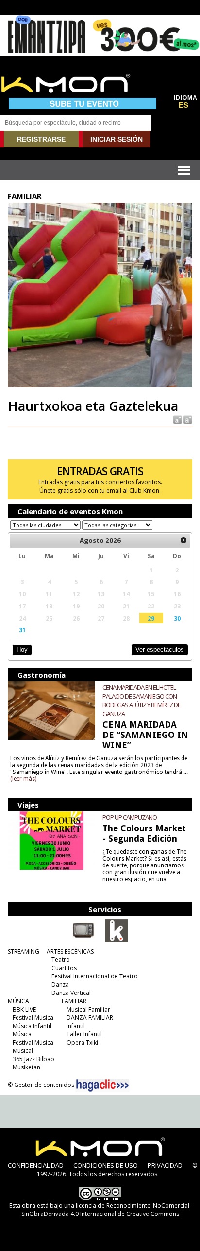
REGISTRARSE (41, 139)
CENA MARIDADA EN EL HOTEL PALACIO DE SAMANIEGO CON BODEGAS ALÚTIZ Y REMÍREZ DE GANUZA (141, 700)
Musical (23, 1051)
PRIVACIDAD (165, 1165)
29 (151, 618)
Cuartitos (64, 968)
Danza (60, 984)
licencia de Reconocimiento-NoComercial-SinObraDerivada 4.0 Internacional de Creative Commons (106, 1209)
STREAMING (23, 951)
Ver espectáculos (159, 649)
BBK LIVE (24, 1009)
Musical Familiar (88, 1009)
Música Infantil (32, 1026)
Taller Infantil (84, 1034)
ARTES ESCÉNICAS (70, 951)
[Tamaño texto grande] (187, 419)
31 (22, 630)
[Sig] (183, 541)
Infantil (76, 1026)
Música (22, 1034)
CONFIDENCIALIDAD (36, 1165)
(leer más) (23, 778)
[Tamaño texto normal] (177, 419)
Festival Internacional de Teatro (94, 976)
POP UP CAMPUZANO (129, 817)
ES (183, 105)
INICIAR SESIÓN (116, 139)
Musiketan (26, 1067)
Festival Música (33, 1017)
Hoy (22, 649)
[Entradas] (116, 940)
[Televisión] (83, 940)
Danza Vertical (71, 993)
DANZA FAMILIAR (90, 1017)
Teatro (60, 960)
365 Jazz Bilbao (33, 1059)
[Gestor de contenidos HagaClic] (102, 1085)
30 (177, 618)
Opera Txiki (82, 1042)
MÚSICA (18, 1001)
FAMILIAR (74, 1001)
